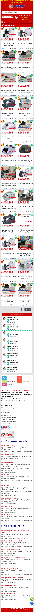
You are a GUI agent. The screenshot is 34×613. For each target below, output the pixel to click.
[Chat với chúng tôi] (32, 603)
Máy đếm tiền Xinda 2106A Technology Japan (25, 231)
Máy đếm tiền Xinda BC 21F (9, 277)
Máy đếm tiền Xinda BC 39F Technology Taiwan (9, 91)
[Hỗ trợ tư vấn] (32, 599)
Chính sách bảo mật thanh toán (8, 421)
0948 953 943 (14, 320)
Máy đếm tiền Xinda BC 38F (25, 207)
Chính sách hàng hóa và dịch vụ (8, 417)
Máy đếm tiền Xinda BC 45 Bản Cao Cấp (25, 300)
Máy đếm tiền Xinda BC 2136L (8, 137)
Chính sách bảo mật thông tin (8, 408)
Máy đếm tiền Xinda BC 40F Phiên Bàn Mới (9, 300)
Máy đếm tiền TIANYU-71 (9, 160)
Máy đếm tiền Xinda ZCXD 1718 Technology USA (25, 91)
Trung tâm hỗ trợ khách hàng (8, 419)
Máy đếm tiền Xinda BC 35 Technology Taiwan (8, 44)
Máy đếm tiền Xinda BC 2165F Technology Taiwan (8, 231)
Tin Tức (3, 410)
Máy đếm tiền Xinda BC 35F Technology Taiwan (25, 68)
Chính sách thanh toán (6, 415)
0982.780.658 (14, 341)
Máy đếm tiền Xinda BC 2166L (25, 114)
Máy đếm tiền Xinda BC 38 (25, 137)
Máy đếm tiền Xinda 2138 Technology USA (25, 161)
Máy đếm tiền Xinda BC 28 (8, 253)
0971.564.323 (14, 334)
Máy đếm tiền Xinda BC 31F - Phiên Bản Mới (9, 68)
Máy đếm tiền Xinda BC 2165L (8, 114)
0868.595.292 (14, 348)
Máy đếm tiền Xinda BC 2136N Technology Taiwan (8, 207)
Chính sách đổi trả (5, 423)
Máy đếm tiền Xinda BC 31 (25, 44)
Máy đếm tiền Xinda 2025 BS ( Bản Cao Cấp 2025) (25, 254)
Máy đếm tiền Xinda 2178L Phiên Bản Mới (25, 277)
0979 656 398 (14, 327)
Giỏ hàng (9, 16)
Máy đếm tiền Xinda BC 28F (25, 183)
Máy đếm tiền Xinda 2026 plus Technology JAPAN (9, 184)
